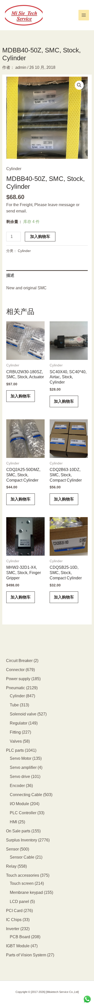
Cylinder (13, 169)
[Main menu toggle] (83, 15)
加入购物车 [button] (21, 396)
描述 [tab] (10, 275)
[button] (79, 85)
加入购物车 (40, 236)
